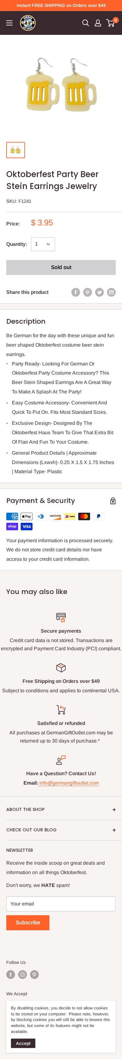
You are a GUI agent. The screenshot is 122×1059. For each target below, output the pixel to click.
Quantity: (16, 244)
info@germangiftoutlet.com (69, 783)
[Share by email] (111, 292)
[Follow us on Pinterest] (34, 974)
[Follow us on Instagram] (22, 974)
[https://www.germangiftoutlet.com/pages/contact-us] (38, 783)
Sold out (61, 267)
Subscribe (28, 923)
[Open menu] (9, 22)
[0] (110, 23)
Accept (23, 1043)
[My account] (98, 22)
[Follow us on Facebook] (10, 974)
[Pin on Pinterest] (87, 292)
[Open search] (85, 22)
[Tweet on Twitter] (99, 292)
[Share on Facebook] (75, 292)
